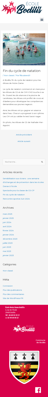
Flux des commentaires (13, 294)
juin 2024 (7, 222)
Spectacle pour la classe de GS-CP (19, 190)
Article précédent (24, 135)
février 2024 (8, 230)
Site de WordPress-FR (13, 298)
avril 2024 (7, 226)
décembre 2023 (10, 239)
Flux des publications (12, 290)
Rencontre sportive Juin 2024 (16, 199)
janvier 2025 (8, 218)
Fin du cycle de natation (14, 195)
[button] (42, 19)
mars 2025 (7, 214)
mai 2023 (7, 251)
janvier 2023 (8, 255)
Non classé (9, 75)
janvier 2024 (8, 235)
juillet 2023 (8, 243)
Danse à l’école (10, 186)
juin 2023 (7, 247)
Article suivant (24, 141)
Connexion (8, 286)
